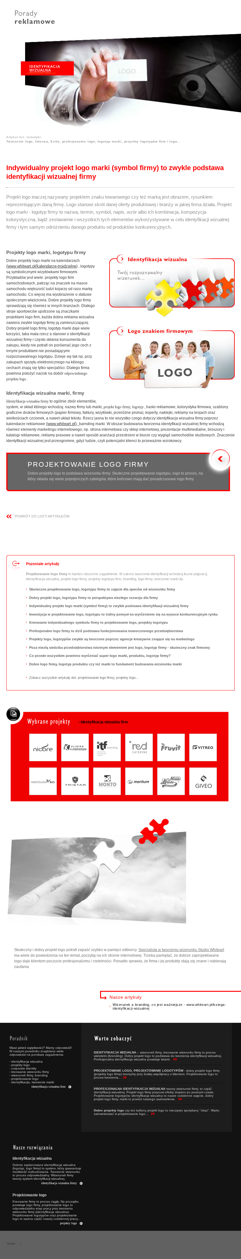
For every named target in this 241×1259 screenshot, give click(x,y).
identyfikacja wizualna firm (48, 1086)
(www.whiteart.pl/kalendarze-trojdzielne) (42, 266)
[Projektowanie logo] (172, 357)
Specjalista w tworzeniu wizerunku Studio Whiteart (181, 950)
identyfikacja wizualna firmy (59, 1183)
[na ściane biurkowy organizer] (172, 285)
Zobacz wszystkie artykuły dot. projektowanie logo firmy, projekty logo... (83, 677)
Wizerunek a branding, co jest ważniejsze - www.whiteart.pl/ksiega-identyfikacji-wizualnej (169, 1006)
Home (11, 1243)
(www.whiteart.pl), (62, 423)
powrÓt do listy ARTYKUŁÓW (42, 516)
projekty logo (68, 1223)
